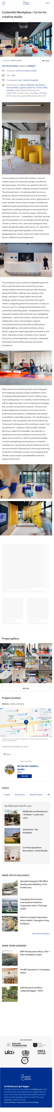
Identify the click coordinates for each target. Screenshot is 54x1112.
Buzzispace (40, 85)
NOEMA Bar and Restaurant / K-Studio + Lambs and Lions (35, 814)
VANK (45, 87)
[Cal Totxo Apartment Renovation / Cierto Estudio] (12, 854)
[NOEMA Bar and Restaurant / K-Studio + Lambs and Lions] (12, 818)
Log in (47, 3)
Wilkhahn (31, 85)
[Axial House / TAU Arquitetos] (12, 836)
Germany (31, 66)
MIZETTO (31, 87)
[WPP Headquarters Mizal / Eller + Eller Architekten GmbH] (10, 958)
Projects (7, 794)
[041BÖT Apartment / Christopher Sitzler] (10, 976)
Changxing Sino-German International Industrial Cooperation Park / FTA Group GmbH (33, 904)
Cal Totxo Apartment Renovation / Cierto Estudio (35, 849)
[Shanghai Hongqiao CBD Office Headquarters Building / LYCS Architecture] (10, 887)
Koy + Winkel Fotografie (28, 80)
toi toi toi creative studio (26, 70)
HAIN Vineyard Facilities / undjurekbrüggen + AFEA (31, 989)
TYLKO (39, 87)
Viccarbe (10, 90)
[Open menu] (3, 3)
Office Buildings (10, 66)
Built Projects (20, 794)
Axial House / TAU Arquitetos (30, 831)
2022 (13, 75)
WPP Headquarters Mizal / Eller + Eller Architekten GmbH (35, 953)
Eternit (23, 85)
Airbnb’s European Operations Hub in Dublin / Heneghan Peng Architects (34, 920)
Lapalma (22, 87)
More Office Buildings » (41, 934)
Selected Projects (36, 794)
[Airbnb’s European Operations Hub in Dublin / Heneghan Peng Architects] (10, 923)
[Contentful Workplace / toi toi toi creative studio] (18, 649)
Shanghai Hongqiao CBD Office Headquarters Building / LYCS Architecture (34, 884)
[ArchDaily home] (26, 3)
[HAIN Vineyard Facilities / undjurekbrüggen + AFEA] (10, 994)
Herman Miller (12, 87)
